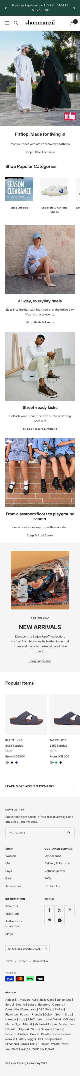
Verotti (55, 1044)
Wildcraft (47, 1049)
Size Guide (12, 913)
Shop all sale (19, 207)
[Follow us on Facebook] (49, 910)
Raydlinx (47, 1034)
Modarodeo (67, 1024)
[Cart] (72, 23)
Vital (65, 1044)
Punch (34, 1034)
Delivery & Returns (57, 863)
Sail (40, 1039)
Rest (58, 1034)
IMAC (31, 1019)
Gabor (48, 1014)
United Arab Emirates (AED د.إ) (25, 948)
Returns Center (54, 871)
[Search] (16, 23)
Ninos (35, 1029)
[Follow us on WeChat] (59, 920)
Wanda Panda (29, 1049)
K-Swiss (68, 1019)
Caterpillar (12, 1009)
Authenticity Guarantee (13, 923)
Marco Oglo (13, 1024)
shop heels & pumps (40, 322)
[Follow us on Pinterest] (49, 920)
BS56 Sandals (14, 745)
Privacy (22, 960)
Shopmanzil (53, 1039)
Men (8, 863)
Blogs (9, 934)
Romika (10, 1039)
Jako (40, 1019)
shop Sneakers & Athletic (40, 428)
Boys (8, 871)
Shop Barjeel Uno (40, 661)
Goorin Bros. (63, 1014)
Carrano (57, 1004)
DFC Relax (45, 1009)
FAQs (47, 878)
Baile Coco (47, 999)
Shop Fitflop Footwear (40, 152)
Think (33, 1044)
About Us (11, 906)
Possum (10, 1034)
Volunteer (11, 1049)
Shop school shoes (40, 535)
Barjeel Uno (13, 740)
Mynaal (24, 1029)
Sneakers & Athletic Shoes (54, 210)
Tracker (44, 1044)
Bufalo (32, 1004)
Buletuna (44, 1004)
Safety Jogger (27, 1039)
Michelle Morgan (45, 1024)
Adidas (9, 999)
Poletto (58, 1029)
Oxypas (46, 1029)
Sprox (24, 1044)
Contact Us (52, 886)
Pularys (23, 1034)
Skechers (11, 1044)
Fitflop (59, 1009)
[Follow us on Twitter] (59, 910)
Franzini (37, 1014)
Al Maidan (23, 999)
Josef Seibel (53, 1019)
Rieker (67, 1034)
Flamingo (11, 1014)
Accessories (13, 886)
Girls (8, 878)
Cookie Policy (40, 960)
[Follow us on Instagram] (69, 910)
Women (10, 856)
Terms (8, 960)
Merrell (27, 1024)
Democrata (28, 1009)
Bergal (9, 1004)
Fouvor (25, 1014)
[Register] (68, 832)
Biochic (21, 1004)
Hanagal (10, 1019)
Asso (35, 999)
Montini (12, 1029)
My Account (52, 856)
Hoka (22, 1019)
